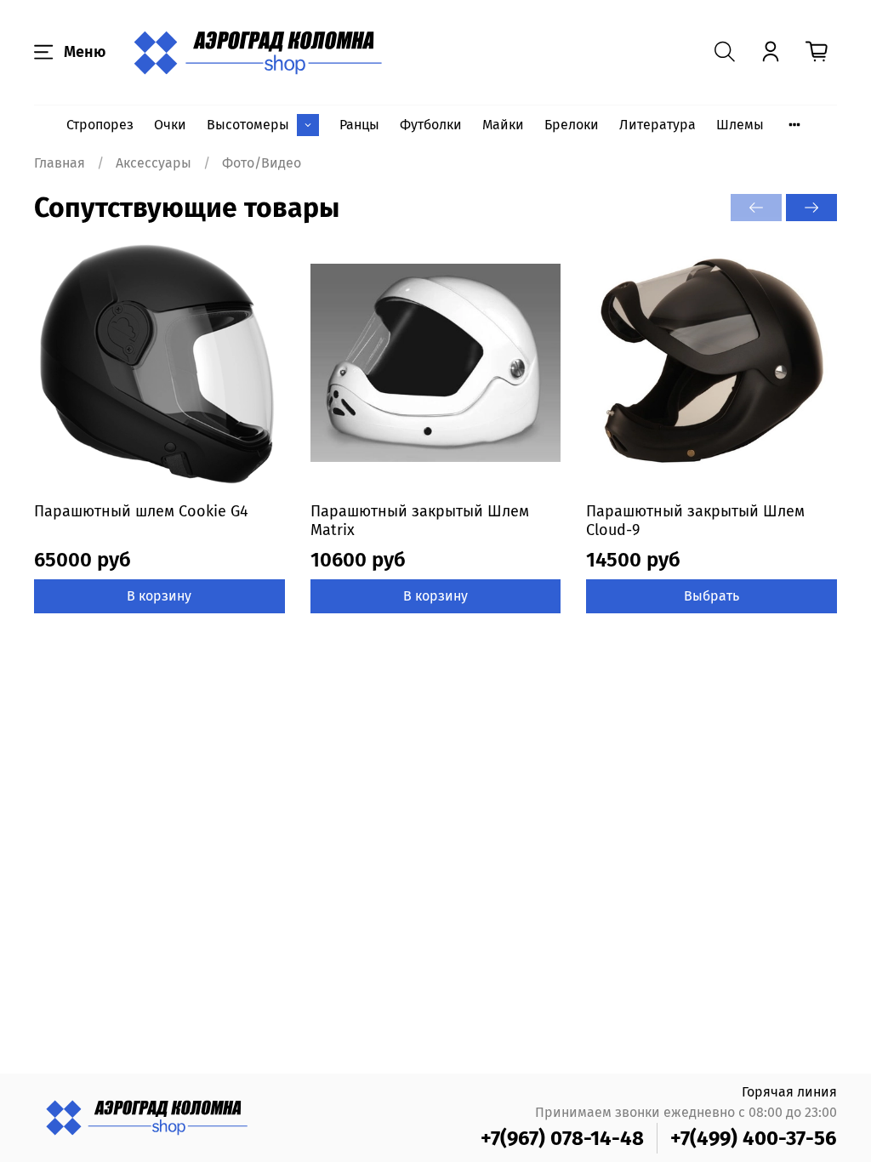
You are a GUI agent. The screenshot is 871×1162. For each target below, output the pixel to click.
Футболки (431, 125)
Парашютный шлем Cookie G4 (141, 511)
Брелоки (571, 125)
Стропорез (100, 125)
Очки (170, 125)
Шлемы (740, 125)
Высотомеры (248, 125)
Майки (503, 125)
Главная (59, 163)
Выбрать (711, 596)
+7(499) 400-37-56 (753, 1138)
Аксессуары (153, 163)
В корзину (159, 596)
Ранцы (359, 125)
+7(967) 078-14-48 (562, 1138)
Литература (657, 125)
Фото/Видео (261, 163)
